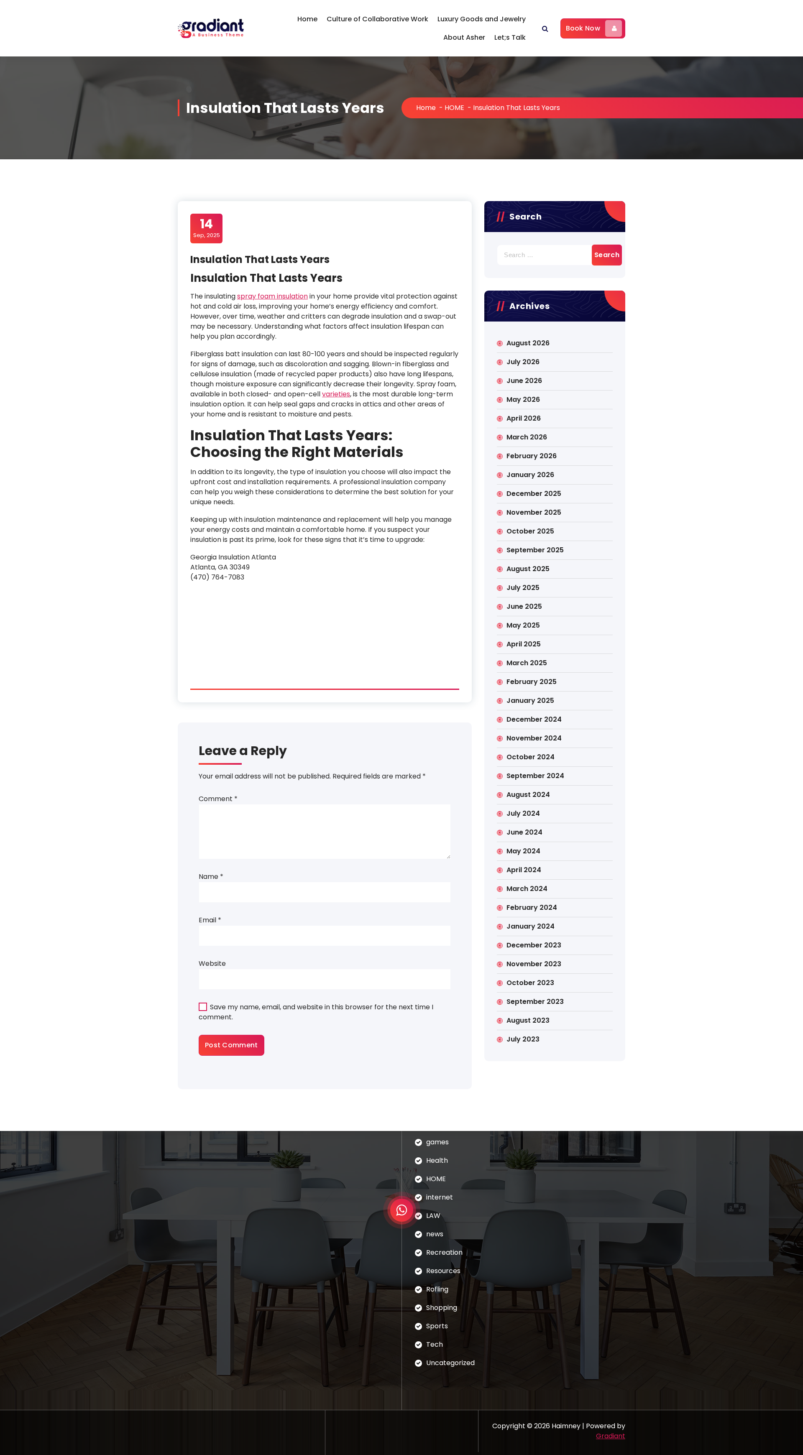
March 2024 (526, 888)
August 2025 (528, 569)
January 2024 (530, 926)
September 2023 (535, 1001)
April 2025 (523, 644)
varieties (336, 394)
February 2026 (531, 456)
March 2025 (526, 663)
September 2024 (535, 776)
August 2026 (528, 343)
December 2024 (534, 719)
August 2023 (528, 1020)
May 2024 (523, 851)
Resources (443, 1271)
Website (212, 963)
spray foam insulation (272, 296)
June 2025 (524, 606)
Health (437, 1160)
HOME (454, 107)
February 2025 (531, 682)
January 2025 (530, 700)
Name (211, 876)
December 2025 (533, 493)
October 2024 (530, 757)
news (434, 1234)
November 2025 (533, 512)
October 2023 (530, 983)
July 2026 (523, 362)
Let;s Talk (510, 37)
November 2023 (533, 964)
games (437, 1142)
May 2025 (523, 625)
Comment (218, 799)
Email (210, 920)
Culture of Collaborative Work (377, 19)
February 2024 (531, 907)
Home (307, 19)
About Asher (464, 37)
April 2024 (523, 870)
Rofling (437, 1289)
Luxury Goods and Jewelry (481, 19)
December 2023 (533, 945)
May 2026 (523, 399)
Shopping (441, 1307)
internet (439, 1197)
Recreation (444, 1252)
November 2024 (534, 738)
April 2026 (523, 418)
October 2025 (530, 531)
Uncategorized (450, 1363)
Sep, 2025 (206, 228)
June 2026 (524, 380)
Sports (437, 1326)
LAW (433, 1215)
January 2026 (530, 475)
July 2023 (523, 1039)
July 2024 (523, 813)
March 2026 (526, 437)
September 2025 (535, 550)
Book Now (583, 28)
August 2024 (528, 794)
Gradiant (610, 1436)
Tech (434, 1344)
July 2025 (523, 587)
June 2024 (524, 832)
